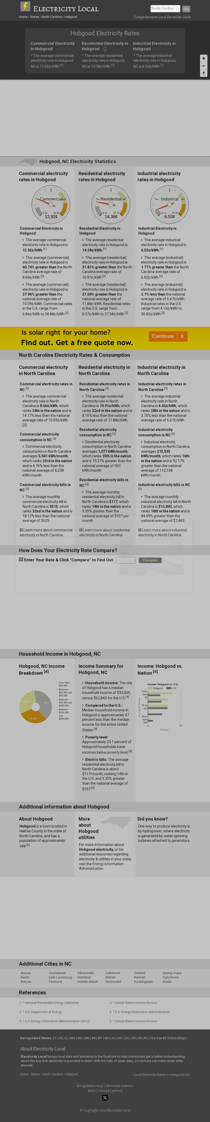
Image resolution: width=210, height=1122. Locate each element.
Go (186, 9)
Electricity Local (66, 8)
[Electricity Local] (26, 8)
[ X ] (184, 520)
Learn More (50, 562)
